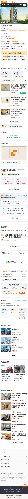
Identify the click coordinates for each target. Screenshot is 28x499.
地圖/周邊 (22, 253)
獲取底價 (24, 92)
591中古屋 (6, 489)
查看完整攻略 (14, 218)
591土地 (20, 488)
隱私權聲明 (19, 491)
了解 (24, 5)
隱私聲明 (14, 497)
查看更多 (14, 355)
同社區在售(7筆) (14, 121)
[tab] (4, 170)
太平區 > (14, 473)
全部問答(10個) (14, 246)
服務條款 (12, 491)
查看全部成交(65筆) (14, 189)
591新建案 (14, 488)
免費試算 (22, 292)
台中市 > (10, 473)
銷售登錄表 (23, 169)
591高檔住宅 (19, 489)
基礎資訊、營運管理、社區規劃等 (14, 46)
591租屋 (12, 489)
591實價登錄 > (4, 473)
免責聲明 (6, 491)
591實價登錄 (6, 488)
